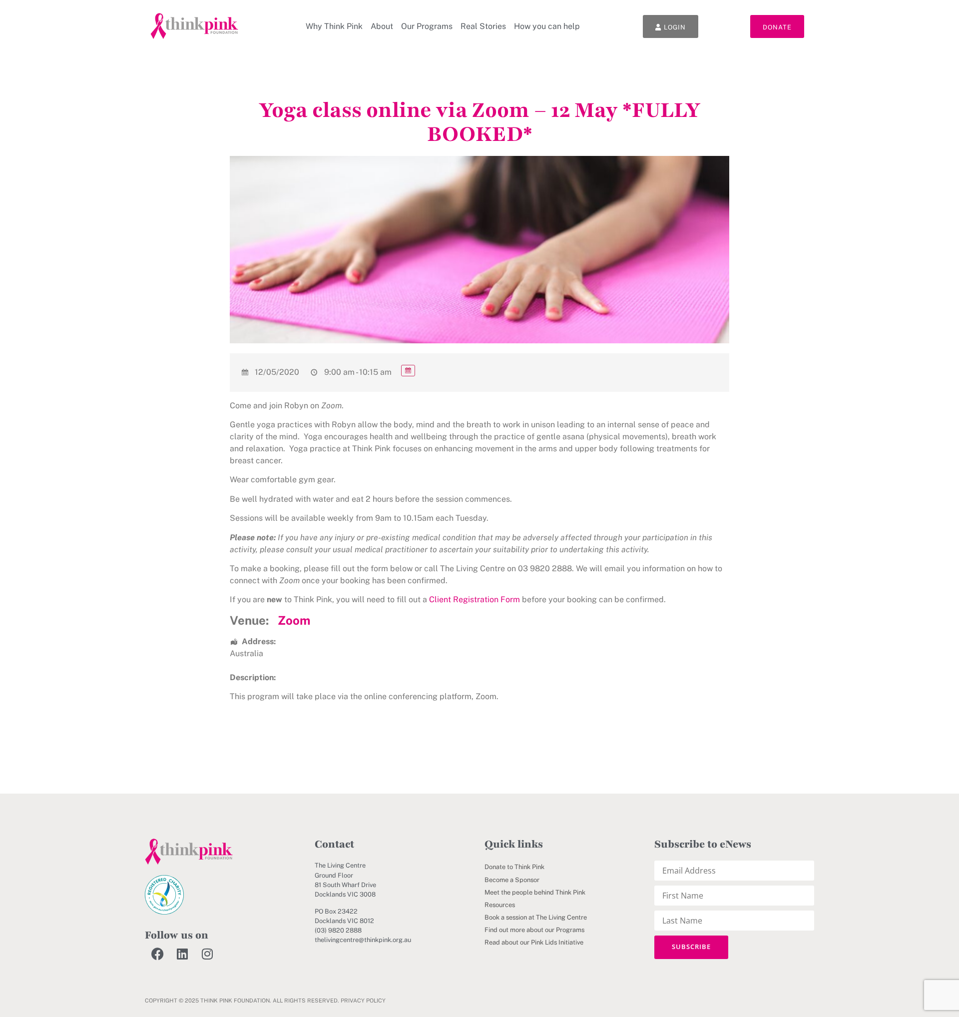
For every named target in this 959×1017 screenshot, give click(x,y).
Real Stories (483, 26)
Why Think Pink (334, 26)
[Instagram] (207, 954)
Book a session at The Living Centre (535, 917)
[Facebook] (157, 954)
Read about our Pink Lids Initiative (533, 942)
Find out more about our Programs (534, 930)
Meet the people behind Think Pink (534, 892)
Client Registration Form (474, 599)
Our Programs (427, 26)
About (382, 26)
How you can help (547, 26)
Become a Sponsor (511, 880)
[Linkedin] (182, 954)
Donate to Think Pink (514, 867)
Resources (499, 905)
